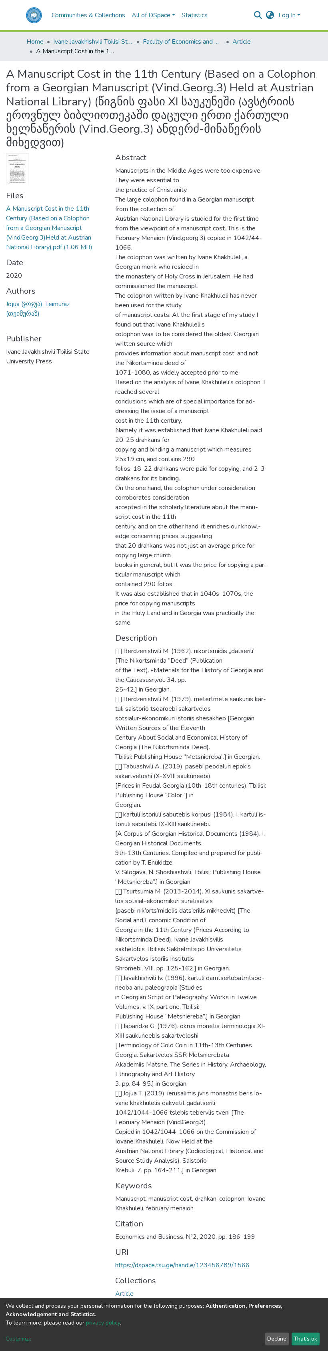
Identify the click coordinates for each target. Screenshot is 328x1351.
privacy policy (103, 1323)
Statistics (195, 15)
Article (241, 41)
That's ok (305, 1339)
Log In (287, 15)
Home (35, 41)
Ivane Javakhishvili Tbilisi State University (93, 41)
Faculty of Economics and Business (183, 41)
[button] (270, 15)
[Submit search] (258, 15)
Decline (276, 1339)
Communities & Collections (88, 15)
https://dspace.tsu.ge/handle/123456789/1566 (182, 1265)
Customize (19, 1339)
